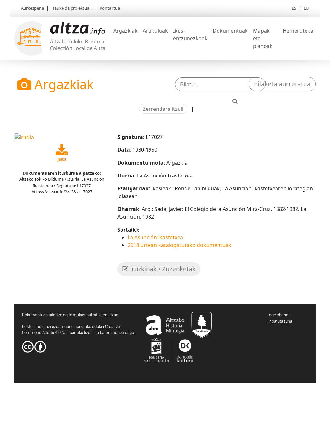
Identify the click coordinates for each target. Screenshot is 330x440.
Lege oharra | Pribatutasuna (279, 318)
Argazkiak (125, 30)
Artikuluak (155, 30)
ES (294, 8)
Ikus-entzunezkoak (190, 34)
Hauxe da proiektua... (71, 8)
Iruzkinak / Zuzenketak (162, 269)
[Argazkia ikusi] (24, 136)
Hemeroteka (298, 30)
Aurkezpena (32, 8)
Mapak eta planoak (263, 38)
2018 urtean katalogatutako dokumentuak (179, 245)
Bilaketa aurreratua (282, 84)
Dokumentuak (230, 30)
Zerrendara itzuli (163, 108)
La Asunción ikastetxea (155, 237)
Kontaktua (110, 8)
